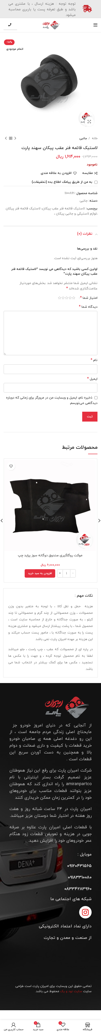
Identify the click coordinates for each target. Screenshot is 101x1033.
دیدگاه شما (88, 306)
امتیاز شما (88, 298)
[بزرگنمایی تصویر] (89, 121)
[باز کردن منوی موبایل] (95, 25)
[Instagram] (85, 912)
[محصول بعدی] (6, 138)
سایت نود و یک (71, 991)
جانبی (83, 138)
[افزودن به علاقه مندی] (11, 466)
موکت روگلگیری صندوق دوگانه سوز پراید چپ (50, 555)
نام (94, 360)
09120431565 (79, 866)
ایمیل (92, 378)
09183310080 (80, 877)
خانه (94, 138)
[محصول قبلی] (15, 138)
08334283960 (78, 889)
